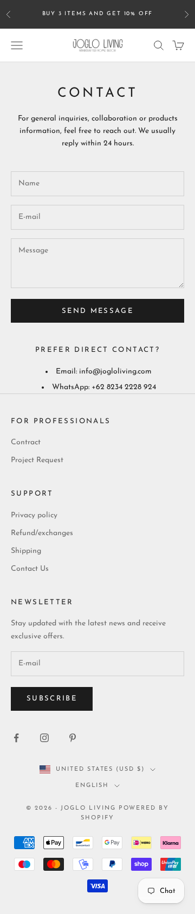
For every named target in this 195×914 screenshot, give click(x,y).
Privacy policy (34, 515)
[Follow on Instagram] (44, 737)
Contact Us (30, 569)
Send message (97, 311)
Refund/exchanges (42, 533)
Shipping (26, 551)
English (92, 786)
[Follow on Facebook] (16, 737)
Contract (26, 442)
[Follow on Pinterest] (72, 737)
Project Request (37, 460)
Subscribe (52, 698)
